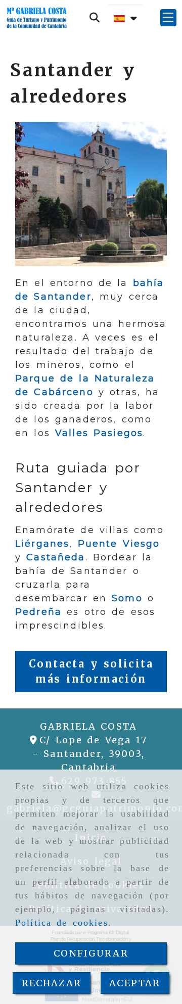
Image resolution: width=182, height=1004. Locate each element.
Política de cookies (61, 923)
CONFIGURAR (91, 953)
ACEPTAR (134, 983)
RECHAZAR (51, 983)
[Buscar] (94, 18)
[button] (168, 17)
